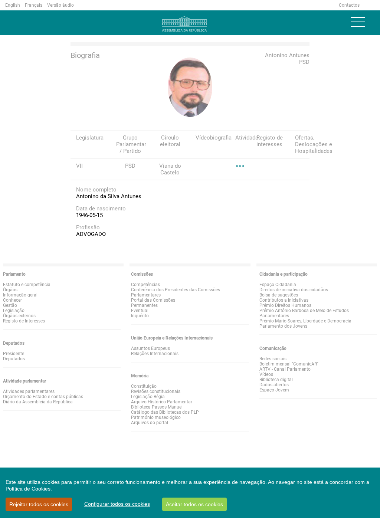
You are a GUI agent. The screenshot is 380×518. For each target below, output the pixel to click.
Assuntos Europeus (150, 348)
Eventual (139, 310)
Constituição (144, 386)
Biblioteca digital (276, 379)
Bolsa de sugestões (278, 295)
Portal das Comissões (153, 300)
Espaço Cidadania (277, 284)
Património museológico (156, 417)
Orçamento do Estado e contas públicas (43, 396)
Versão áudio (60, 5)
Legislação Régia (148, 396)
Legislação (13, 310)
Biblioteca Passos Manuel (157, 407)
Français (33, 5)
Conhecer (12, 300)
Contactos (349, 5)
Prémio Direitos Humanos (285, 305)
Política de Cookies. (29, 489)
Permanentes (144, 305)
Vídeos (266, 374)
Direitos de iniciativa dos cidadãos (293, 289)
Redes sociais (272, 358)
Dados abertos (274, 384)
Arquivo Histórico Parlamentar (161, 401)
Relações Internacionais (154, 353)
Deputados (14, 358)
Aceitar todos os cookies (194, 504)
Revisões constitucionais (155, 391)
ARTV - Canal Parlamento (285, 369)
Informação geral (20, 295)
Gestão (10, 305)
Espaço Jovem (274, 390)
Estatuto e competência (26, 284)
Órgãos (10, 289)
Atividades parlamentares (29, 391)
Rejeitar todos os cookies (38, 504)
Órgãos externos (19, 315)
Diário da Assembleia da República (38, 401)
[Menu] (358, 21)
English (12, 5)
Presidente (13, 353)
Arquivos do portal (149, 422)
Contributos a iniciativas (283, 300)
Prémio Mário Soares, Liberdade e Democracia (305, 321)
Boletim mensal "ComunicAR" (288, 364)
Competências (145, 284)
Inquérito (140, 315)
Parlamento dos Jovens (283, 326)
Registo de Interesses (24, 321)
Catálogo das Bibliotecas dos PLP (165, 412)
